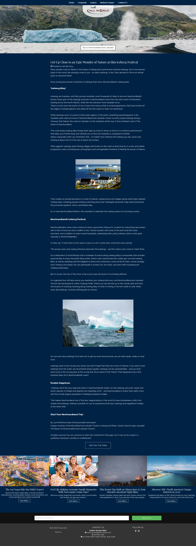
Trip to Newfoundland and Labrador (98, 47)
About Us (58, 532)
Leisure (93, 2)
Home (71, 2)
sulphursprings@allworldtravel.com (99, 532)
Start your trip (146, 518)
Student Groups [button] (107, 2)
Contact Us (122, 2)
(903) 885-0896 (99, 534)
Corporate (82, 2)
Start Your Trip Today (98, 445)
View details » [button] (24, 500)
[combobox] (82, 518)
